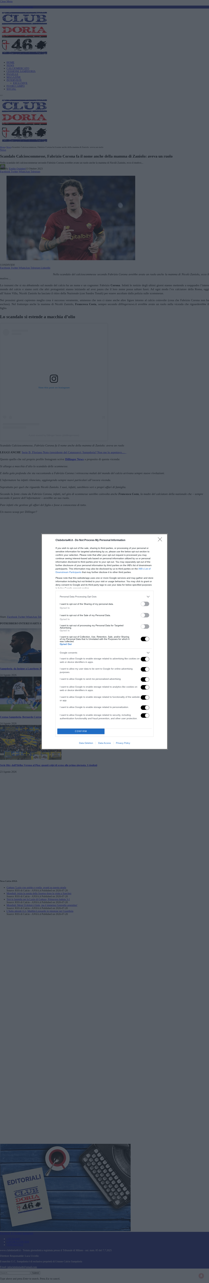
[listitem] (104, 596)
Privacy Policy (123, 743)
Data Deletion (86, 743)
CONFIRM (81, 731)
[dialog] (104, 641)
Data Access (104, 743)
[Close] (161, 540)
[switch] (145, 604)
